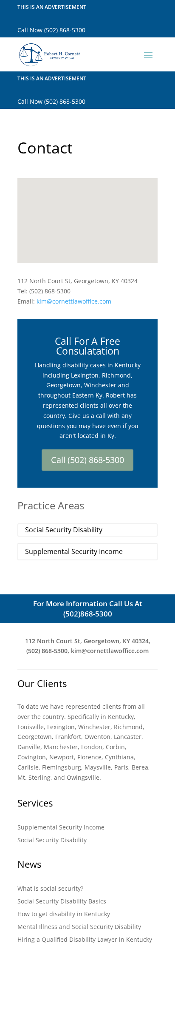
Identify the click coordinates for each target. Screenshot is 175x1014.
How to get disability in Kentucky (63, 914)
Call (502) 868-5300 (87, 460)
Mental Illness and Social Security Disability (79, 927)
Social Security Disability (63, 529)
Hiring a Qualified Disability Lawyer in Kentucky (84, 940)
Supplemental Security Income (74, 551)
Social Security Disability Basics (61, 901)
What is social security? (50, 889)
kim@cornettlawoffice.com (74, 301)
